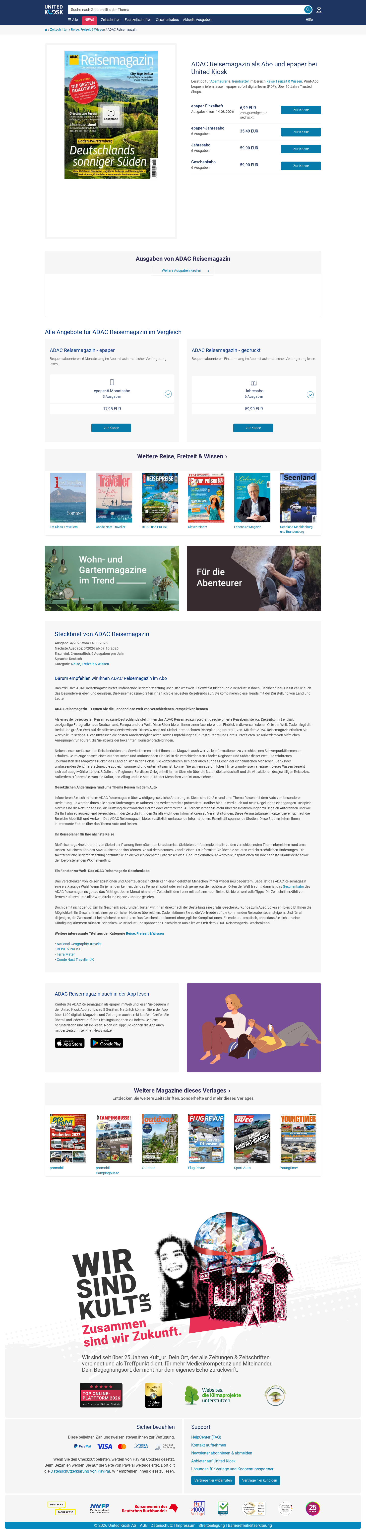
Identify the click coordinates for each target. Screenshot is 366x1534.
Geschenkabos (167, 20)
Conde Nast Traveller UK (75, 960)
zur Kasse (111, 428)
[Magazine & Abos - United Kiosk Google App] (109, 1040)
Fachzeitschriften (138, 20)
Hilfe (309, 20)
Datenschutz (162, 1525)
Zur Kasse (301, 110)
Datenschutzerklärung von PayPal (80, 1471)
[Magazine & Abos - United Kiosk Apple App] (72, 1040)
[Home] (46, 29)
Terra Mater (66, 954)
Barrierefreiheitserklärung (250, 1525)
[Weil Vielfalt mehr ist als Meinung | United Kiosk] (54, 9)
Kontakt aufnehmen (208, 1445)
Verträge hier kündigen (259, 1480)
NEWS (89, 20)
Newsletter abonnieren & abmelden (221, 1453)
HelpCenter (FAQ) (206, 1437)
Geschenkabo (293, 886)
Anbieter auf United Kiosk (213, 1461)
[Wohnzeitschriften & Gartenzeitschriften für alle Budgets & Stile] (112, 578)
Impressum (185, 1525)
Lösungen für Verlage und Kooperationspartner (232, 1469)
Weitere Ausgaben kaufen (181, 270)
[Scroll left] (155, 270)
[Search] (308, 9)
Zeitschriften (111, 20)
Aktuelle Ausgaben (197, 20)
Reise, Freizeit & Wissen (88, 29)
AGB (144, 1525)
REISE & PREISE (69, 949)
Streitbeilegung (211, 1525)
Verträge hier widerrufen (213, 1480)
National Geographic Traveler (79, 944)
